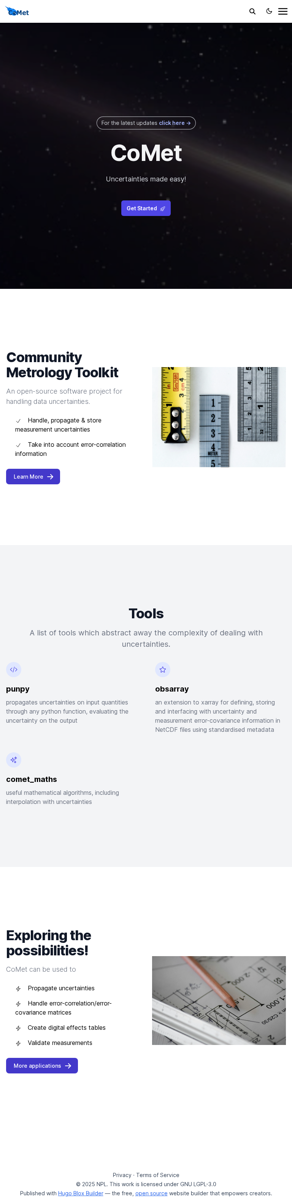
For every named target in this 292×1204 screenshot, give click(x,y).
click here (175, 123)
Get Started (142, 208)
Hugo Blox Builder (80, 1193)
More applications (37, 1065)
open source (151, 1193)
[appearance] (269, 11)
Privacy (122, 1175)
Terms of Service (157, 1175)
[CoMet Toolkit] (17, 10)
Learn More (28, 476)
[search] (252, 11)
